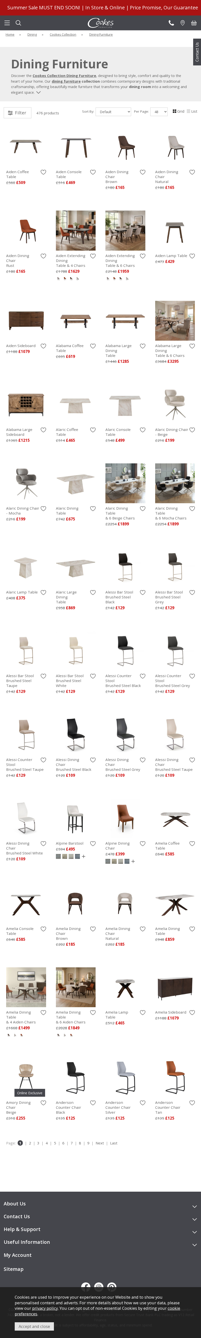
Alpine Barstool (69, 843)
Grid (180, 111)
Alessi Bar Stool (119, 597)
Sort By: (88, 111)
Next (100, 1142)
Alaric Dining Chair (171, 432)
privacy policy (45, 1308)
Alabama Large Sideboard (19, 432)
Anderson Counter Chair (68, 1107)
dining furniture (66, 81)
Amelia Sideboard (170, 1012)
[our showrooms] (182, 23)
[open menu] (7, 23)
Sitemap (14, 1269)
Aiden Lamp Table (171, 255)
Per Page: (142, 111)
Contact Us (197, 52)
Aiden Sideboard (21, 345)
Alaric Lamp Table (22, 592)
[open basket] (194, 23)
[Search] (18, 23)
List (194, 111)
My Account (18, 1255)
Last (113, 1142)
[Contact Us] (171, 23)
